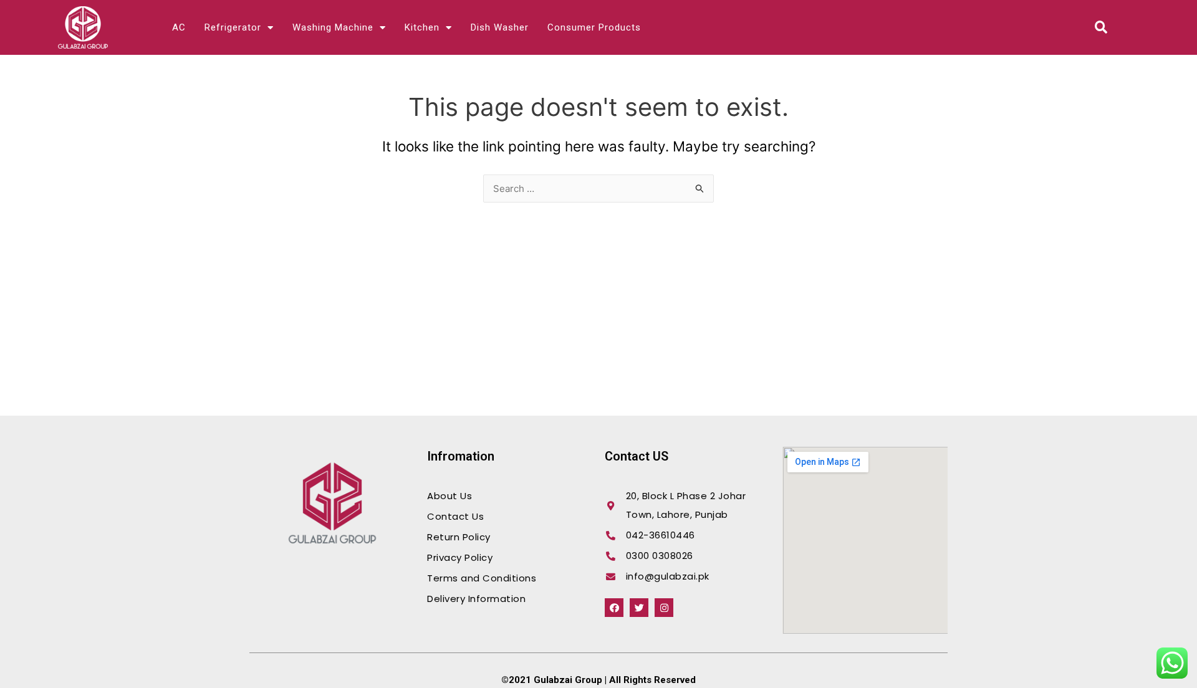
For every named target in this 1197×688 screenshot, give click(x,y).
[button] (1101, 27)
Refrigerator (232, 27)
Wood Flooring (268, 574)
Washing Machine (332, 27)
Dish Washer (500, 27)
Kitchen (422, 27)
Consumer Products (594, 27)
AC (179, 27)
